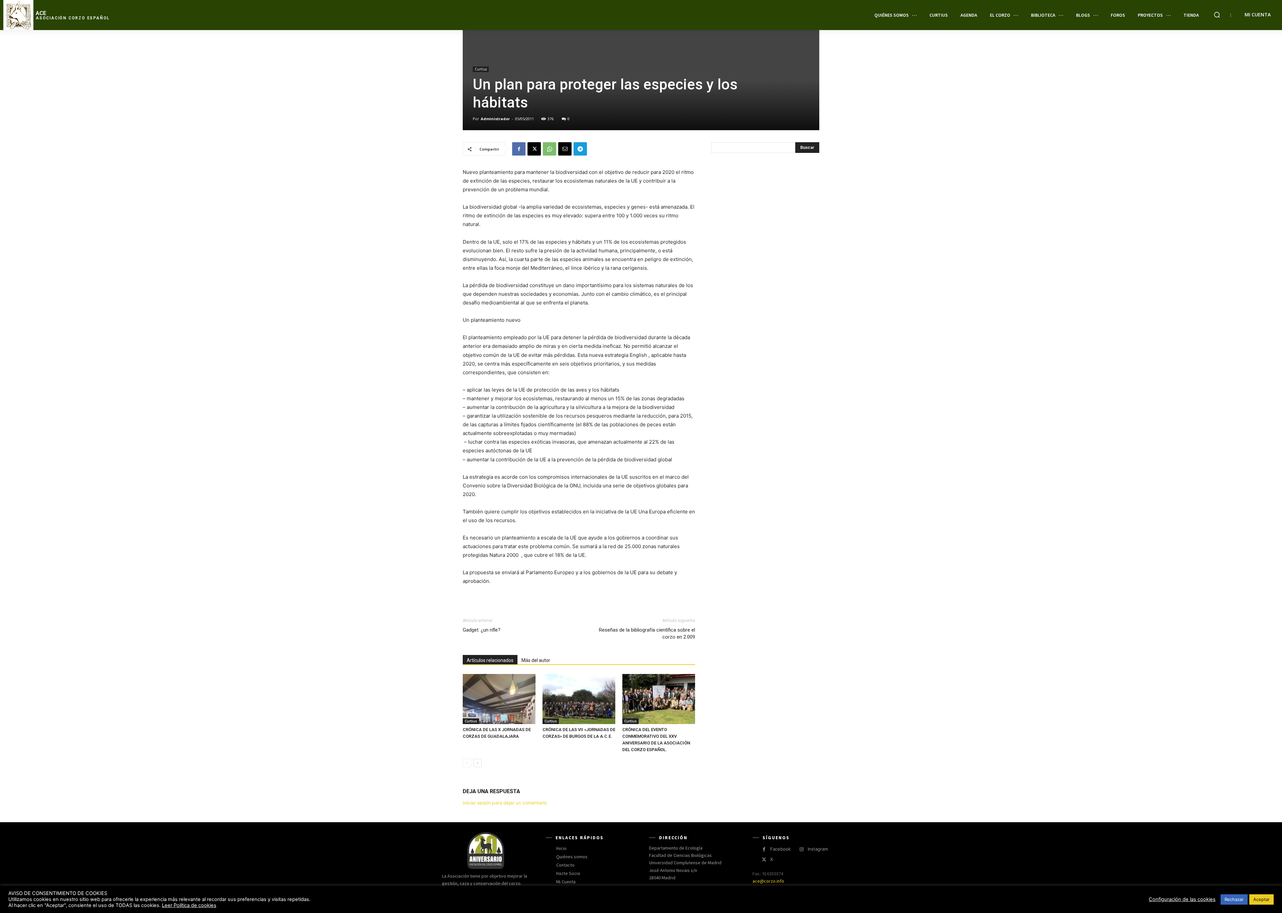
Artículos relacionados (490, 660)
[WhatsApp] (549, 149)
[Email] (565, 149)
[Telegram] (580, 149)
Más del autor (535, 660)
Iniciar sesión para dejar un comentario (505, 803)
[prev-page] (467, 763)
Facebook (780, 849)
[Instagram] (801, 849)
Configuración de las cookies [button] (1182, 899)
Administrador (495, 118)
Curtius (481, 69)
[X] (534, 149)
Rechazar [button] (1234, 899)
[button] (1217, 14)
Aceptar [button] (1261, 899)
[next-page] (477, 763)
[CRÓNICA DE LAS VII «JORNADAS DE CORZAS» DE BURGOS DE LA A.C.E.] (579, 699)
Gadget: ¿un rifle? (481, 630)
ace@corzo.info (768, 881)
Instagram (818, 849)
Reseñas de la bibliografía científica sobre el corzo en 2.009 (647, 633)
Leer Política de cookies (189, 905)
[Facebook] (518, 149)
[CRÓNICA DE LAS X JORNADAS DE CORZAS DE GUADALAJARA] (499, 699)
